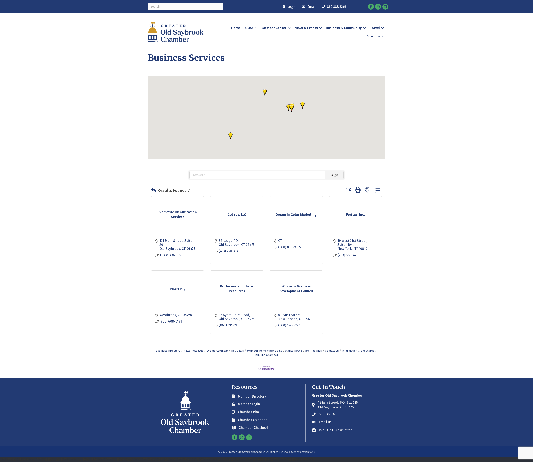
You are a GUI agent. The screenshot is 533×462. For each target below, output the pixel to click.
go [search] (336, 175)
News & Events (306, 28)
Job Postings (313, 350)
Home (235, 28)
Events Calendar (217, 350)
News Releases (193, 350)
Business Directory (168, 350)
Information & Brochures (358, 350)
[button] (288, 107)
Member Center (274, 28)
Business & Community (344, 28)
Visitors (373, 36)
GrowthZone (307, 451)
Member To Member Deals (264, 350)
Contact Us (332, 350)
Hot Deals (237, 350)
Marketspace (293, 350)
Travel (375, 28)
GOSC (249, 28)
